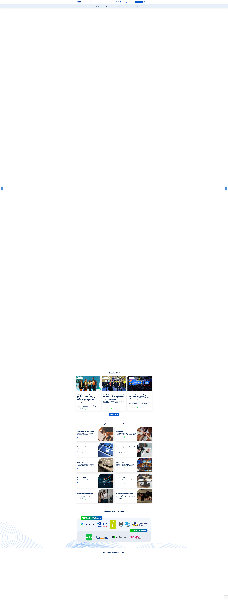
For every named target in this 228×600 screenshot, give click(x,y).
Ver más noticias (114, 414)
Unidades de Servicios (148, 6)
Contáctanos (139, 2)
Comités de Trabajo (108, 6)
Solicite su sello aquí (82, 192)
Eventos (118, 6)
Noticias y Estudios (127, 6)
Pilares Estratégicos (98, 6)
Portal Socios (149, 2)
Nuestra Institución (88, 6)
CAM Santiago (137, 6)
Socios (78, 6)
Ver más (81, 408)
